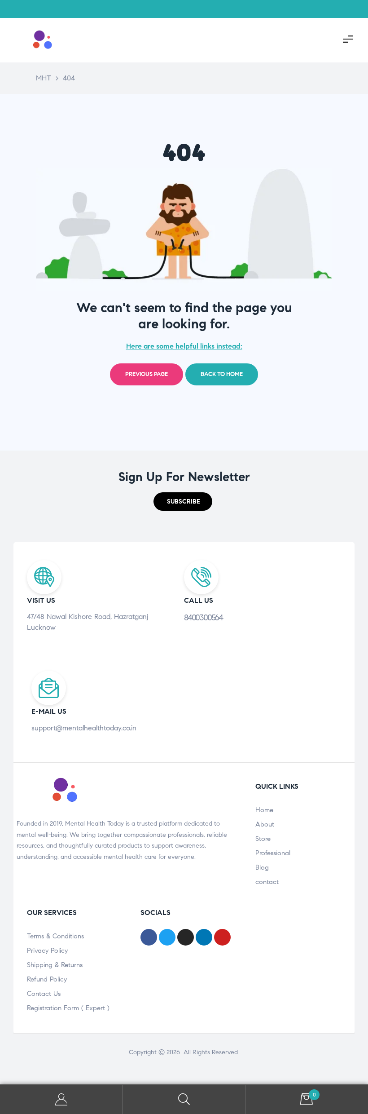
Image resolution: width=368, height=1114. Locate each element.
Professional (272, 853)
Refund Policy (47, 979)
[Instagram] (301, 9)
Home (264, 810)
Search (184, 1099)
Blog (262, 867)
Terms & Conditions (55, 936)
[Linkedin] (346, 9)
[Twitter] (278, 9)
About (264, 824)
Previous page (146, 374)
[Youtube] (323, 9)
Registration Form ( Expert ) (68, 1008)
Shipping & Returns (55, 965)
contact (267, 882)
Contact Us (44, 994)
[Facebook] (256, 9)
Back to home (222, 374)
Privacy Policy (47, 950)
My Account (61, 1099)
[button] (182, 501)
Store (263, 839)
